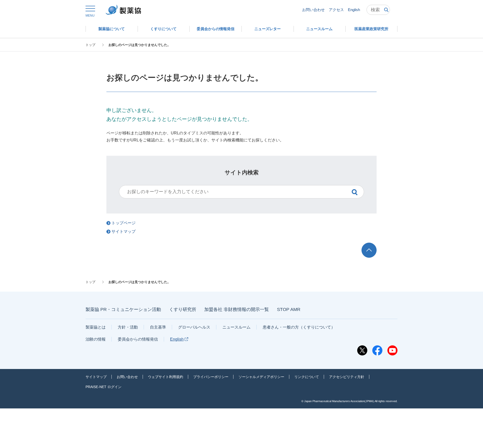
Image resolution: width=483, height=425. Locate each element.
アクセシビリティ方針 (346, 377)
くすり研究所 (182, 309)
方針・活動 (128, 327)
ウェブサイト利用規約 (165, 377)
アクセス (336, 10)
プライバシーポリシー (210, 377)
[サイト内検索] (378, 10)
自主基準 (158, 327)
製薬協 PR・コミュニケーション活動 (123, 309)
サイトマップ (96, 377)
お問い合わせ (313, 10)
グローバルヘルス (194, 327)
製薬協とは (96, 327)
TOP (373, 245)
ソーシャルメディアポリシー (261, 377)
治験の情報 (96, 339)
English (354, 10)
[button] (90, 11)
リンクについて (306, 377)
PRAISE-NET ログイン (104, 387)
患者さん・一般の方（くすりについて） (299, 327)
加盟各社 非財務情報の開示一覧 (236, 309)
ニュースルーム (236, 327)
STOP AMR (288, 309)
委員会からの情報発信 (138, 339)
